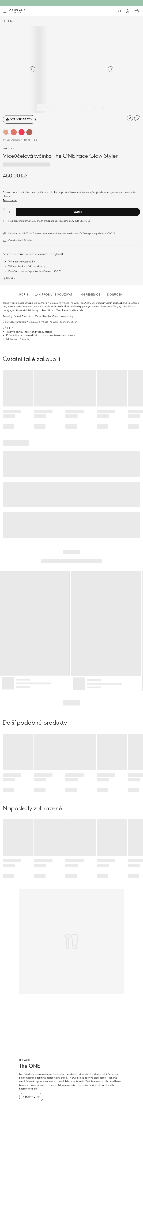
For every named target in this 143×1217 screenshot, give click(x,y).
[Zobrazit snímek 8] (95, 107)
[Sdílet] (130, 118)
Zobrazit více (10, 200)
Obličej (10, 21)
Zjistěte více (9, 278)
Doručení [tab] (115, 294)
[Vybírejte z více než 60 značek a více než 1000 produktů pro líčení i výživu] (119, 11)
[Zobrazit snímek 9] (102, 107)
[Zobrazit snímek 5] (71, 107)
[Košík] (136, 11)
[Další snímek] (110, 69)
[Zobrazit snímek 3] (55, 107)
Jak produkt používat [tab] (54, 294)
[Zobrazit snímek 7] (87, 107)
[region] (71, 69)
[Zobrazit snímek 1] (40, 107)
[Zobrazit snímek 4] (63, 107)
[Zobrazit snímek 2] (47, 107)
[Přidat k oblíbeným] (137, 118)
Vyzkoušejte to (21, 119)
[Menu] (5, 11)
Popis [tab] (23, 294)
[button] (6, 132)
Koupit (77, 212)
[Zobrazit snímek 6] (79, 107)
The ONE (8, 148)
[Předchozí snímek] (32, 69)
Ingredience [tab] (90, 294)
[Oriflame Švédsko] (17, 11)
